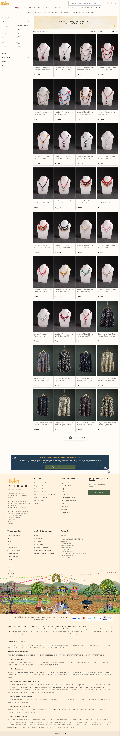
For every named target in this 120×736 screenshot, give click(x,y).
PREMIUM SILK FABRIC (80, 675)
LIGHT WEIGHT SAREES (42, 655)
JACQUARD (36, 662)
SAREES (75, 8)
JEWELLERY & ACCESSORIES (36, 12)
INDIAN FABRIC (13, 672)
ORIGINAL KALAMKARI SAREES (89, 700)
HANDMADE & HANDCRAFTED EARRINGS (51, 725)
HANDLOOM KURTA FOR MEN (100, 722)
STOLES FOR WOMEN (31, 710)
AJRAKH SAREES (32, 700)
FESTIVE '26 (76, 12)
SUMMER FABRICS (14, 655)
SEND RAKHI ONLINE (29, 645)
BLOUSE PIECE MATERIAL (71, 727)
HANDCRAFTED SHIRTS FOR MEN (77, 722)
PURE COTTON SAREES (69, 700)
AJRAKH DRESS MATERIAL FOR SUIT (42, 685)
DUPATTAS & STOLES (86, 8)
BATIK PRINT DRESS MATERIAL (67, 687)
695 (80, 437)
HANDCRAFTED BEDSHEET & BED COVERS (28, 722)
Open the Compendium (60, 467)
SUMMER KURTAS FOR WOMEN (73, 655)
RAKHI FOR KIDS (104, 645)
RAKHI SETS (94, 645)
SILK (32, 665)
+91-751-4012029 (66, 553)
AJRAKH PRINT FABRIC (26, 672)
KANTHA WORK (13, 665)
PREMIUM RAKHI (55, 645)
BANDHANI (27, 662)
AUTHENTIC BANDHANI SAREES (50, 700)
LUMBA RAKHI (12, 648)
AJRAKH (19, 662)
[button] (116, 3)
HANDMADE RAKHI (14, 645)
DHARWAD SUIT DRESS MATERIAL (44, 687)
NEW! (15, 8)
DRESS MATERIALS (35, 8)
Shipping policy (64, 617)
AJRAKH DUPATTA (95, 710)
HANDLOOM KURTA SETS (43, 719)
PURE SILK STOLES (29, 712)
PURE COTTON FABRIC (58, 672)
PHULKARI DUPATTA (47, 710)
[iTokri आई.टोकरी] (5, 3)
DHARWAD (62, 662)
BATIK (99, 662)
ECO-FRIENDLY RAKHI (69, 645)
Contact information (40, 619)
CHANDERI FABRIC (90, 672)
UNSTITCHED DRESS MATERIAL (18, 685)
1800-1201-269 (65, 545)
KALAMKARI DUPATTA (80, 710)
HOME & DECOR (101, 8)
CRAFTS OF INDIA (88, 12)
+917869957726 (76, 539)
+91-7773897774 (66, 549)
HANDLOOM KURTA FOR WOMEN (65, 719)
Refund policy (29, 617)
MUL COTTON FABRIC (75, 672)
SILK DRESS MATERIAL (86, 690)
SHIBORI (106, 662)
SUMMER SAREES (27, 655)
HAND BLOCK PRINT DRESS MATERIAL (92, 687)
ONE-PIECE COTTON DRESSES (51, 727)
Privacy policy (40, 617)
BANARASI (54, 665)
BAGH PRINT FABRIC (43, 672)
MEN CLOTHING (64, 8)
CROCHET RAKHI (42, 645)
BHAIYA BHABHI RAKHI (26, 648)
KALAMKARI (11, 662)
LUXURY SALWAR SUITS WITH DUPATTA (21, 719)
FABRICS (24, 8)
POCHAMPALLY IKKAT (42, 665)
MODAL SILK (92, 662)
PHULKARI (71, 662)
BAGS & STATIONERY (55, 12)
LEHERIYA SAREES (24, 702)
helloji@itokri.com (67, 557)
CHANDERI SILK (81, 662)
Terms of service (52, 617)
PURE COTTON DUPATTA (63, 710)
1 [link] (70, 437)
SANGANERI (46, 662)
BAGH (28, 665)
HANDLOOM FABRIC (21, 675)
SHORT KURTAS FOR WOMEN (95, 655)
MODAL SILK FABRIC (96, 675)
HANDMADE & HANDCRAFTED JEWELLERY (22, 725)
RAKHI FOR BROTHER (56, 648)
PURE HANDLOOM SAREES (17, 700)
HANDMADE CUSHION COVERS (54, 722)
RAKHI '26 (67, 12)
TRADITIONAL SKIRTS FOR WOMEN (28, 727)
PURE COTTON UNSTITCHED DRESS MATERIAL (39, 692)
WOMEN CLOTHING (50, 8)
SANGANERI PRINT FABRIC (62, 675)
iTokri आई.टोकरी (18, 617)
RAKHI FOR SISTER (41, 648)
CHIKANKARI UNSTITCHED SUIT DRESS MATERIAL (24, 690)
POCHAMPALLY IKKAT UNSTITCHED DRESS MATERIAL (59, 690)
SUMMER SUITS (56, 655)
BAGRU (21, 665)
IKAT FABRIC (33, 675)
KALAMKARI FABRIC (45, 675)
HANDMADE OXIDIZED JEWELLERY (78, 725)
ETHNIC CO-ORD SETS (84, 719)
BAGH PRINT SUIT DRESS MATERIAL (67, 685)
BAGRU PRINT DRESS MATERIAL (91, 685)
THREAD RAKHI (83, 645)
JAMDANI (54, 662)
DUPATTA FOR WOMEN (15, 710)
